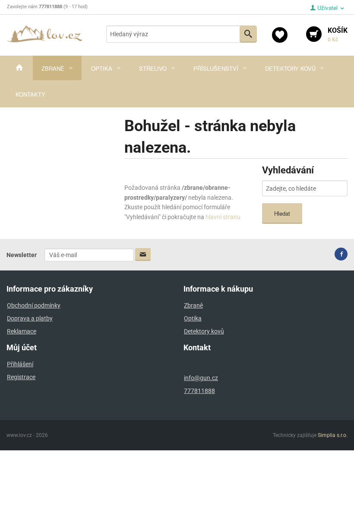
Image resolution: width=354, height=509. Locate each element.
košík (338, 34)
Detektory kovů (290, 68)
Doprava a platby (30, 318)
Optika (101, 68)
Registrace (21, 377)
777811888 (199, 390)
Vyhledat (248, 34)
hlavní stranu (222, 217)
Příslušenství (215, 68)
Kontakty (30, 94)
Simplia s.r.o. (333, 435)
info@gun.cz (201, 377)
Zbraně (52, 68)
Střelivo (153, 68)
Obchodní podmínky (33, 305)
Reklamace (21, 331)
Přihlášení (20, 364)
